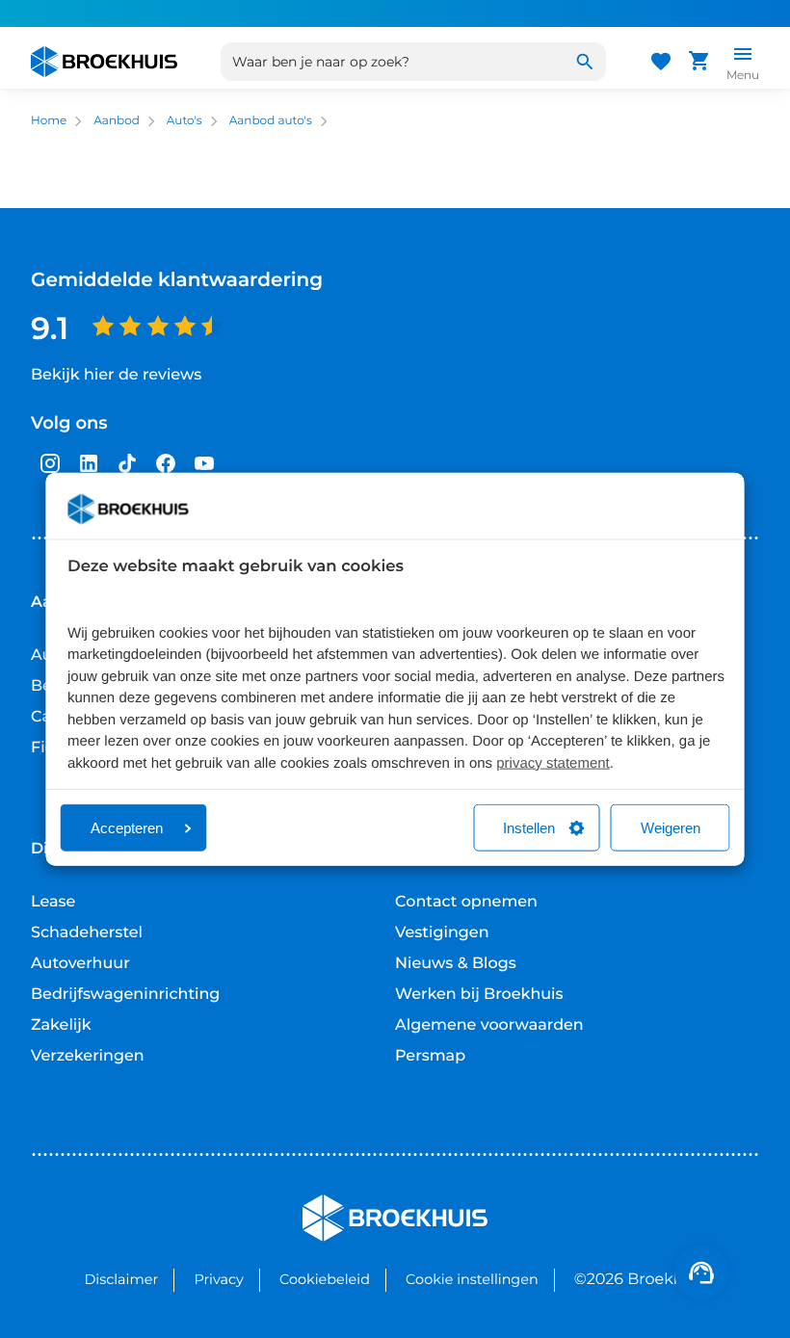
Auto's (184, 121)
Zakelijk (61, 1025)
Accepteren (127, 828)
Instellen (529, 828)
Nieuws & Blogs (455, 964)
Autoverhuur (80, 964)
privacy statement (553, 762)
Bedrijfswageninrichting (125, 994)
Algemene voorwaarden (489, 1025)
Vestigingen (442, 933)
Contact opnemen (466, 902)
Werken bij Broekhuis (479, 994)
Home (48, 121)
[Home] (104, 61)
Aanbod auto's (270, 121)
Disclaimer (121, 1279)
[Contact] (701, 1272)
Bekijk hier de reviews (116, 375)
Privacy (218, 1279)
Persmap (430, 1056)
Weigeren (670, 828)
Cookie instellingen (472, 1279)
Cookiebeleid (324, 1279)
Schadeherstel (87, 933)
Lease (53, 902)
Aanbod (116, 121)
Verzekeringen (88, 1056)
